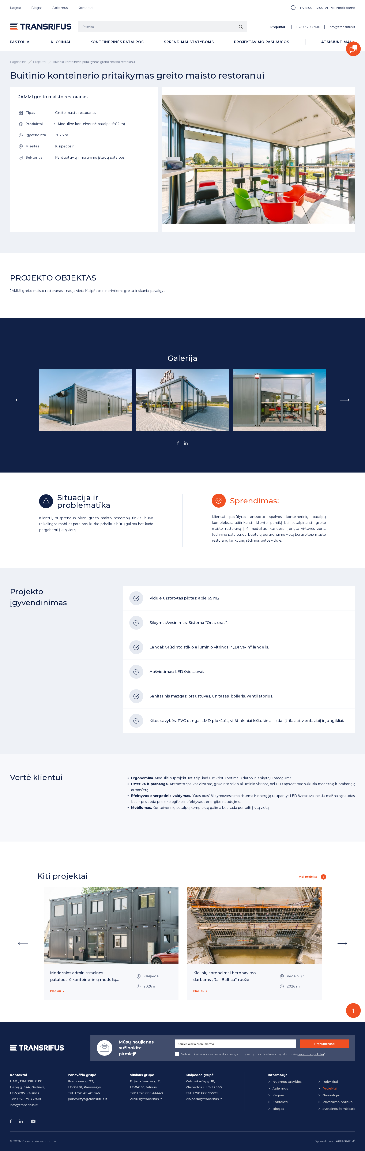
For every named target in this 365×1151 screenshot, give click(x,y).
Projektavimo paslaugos (261, 42)
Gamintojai (331, 1095)
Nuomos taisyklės (287, 1082)
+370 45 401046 (87, 1093)
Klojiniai (60, 42)
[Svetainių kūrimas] (345, 1141)
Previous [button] (20, 400)
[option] (85, 400)
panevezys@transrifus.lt (87, 1099)
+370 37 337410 (308, 27)
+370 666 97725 (205, 1093)
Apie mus (60, 8)
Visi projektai (308, 876)
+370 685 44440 (150, 1093)
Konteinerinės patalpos (117, 42)
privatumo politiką (310, 1054)
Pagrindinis (18, 62)
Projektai (277, 27)
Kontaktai (85, 8)
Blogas (36, 8)
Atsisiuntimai (336, 42)
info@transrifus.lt (342, 27)
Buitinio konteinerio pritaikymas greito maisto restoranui (94, 62)
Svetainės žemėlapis (339, 1109)
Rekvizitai (330, 1082)
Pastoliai (20, 42)
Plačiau (55, 991)
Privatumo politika (338, 1102)
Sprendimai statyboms (189, 42)
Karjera (15, 8)
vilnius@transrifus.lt (146, 1099)
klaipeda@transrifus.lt (204, 1099)
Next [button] (344, 400)
